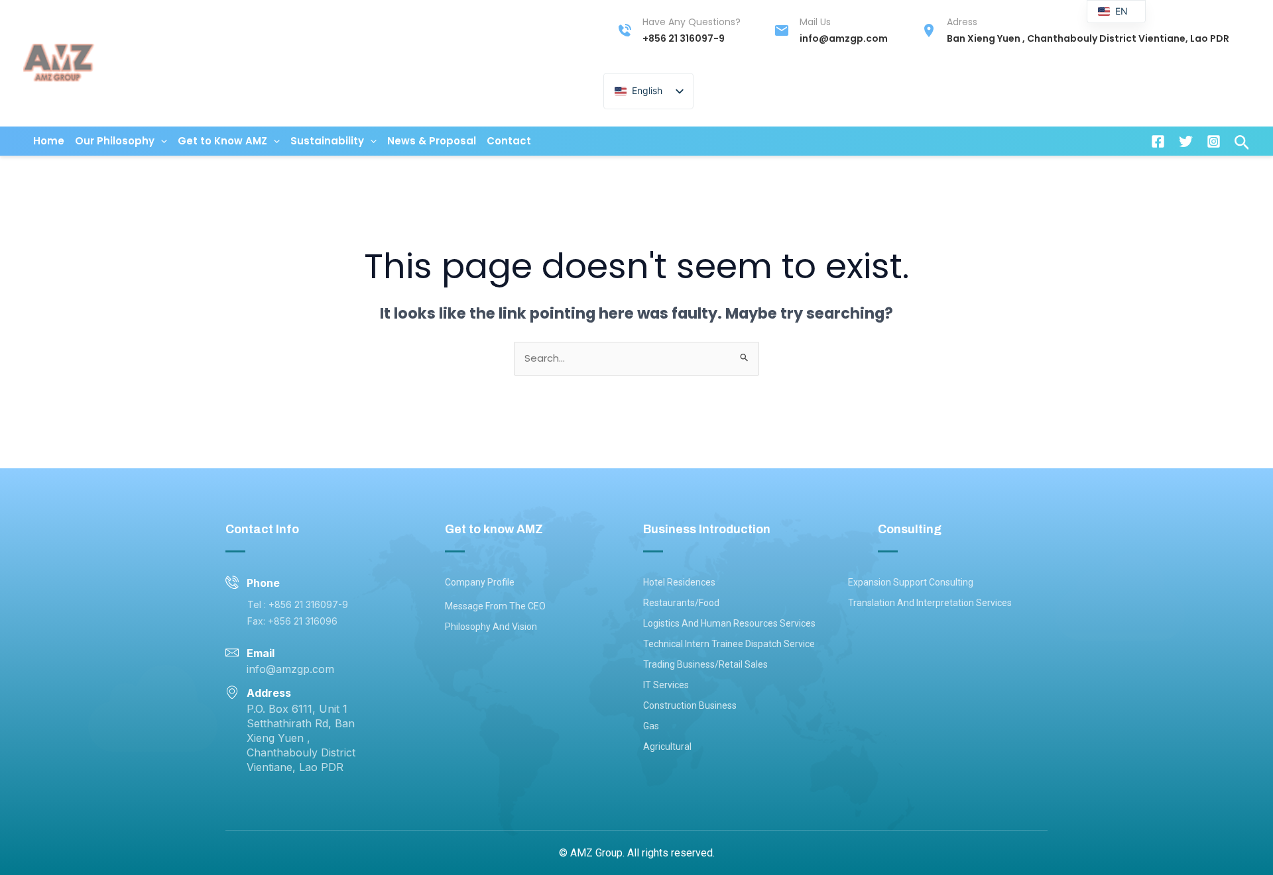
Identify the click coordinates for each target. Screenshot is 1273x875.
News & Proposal (431, 141)
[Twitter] (1186, 141)
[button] (160, 141)
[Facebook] (1158, 141)
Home (48, 141)
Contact (509, 141)
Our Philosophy (114, 141)
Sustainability (327, 141)
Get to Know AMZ (222, 141)
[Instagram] (1214, 141)
